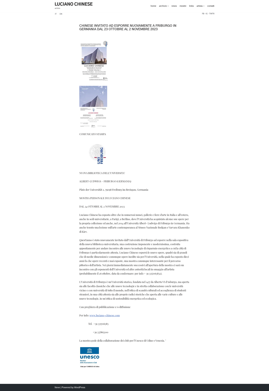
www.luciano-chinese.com (105, 315)
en (61, 14)
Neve (57, 387)
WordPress (79, 387)
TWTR (211, 13)
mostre (183, 6)
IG (207, 13)
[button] (168, 6)
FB (203, 13)
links (191, 6)
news (174, 6)
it (56, 14)
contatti (210, 6)
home (153, 6)
